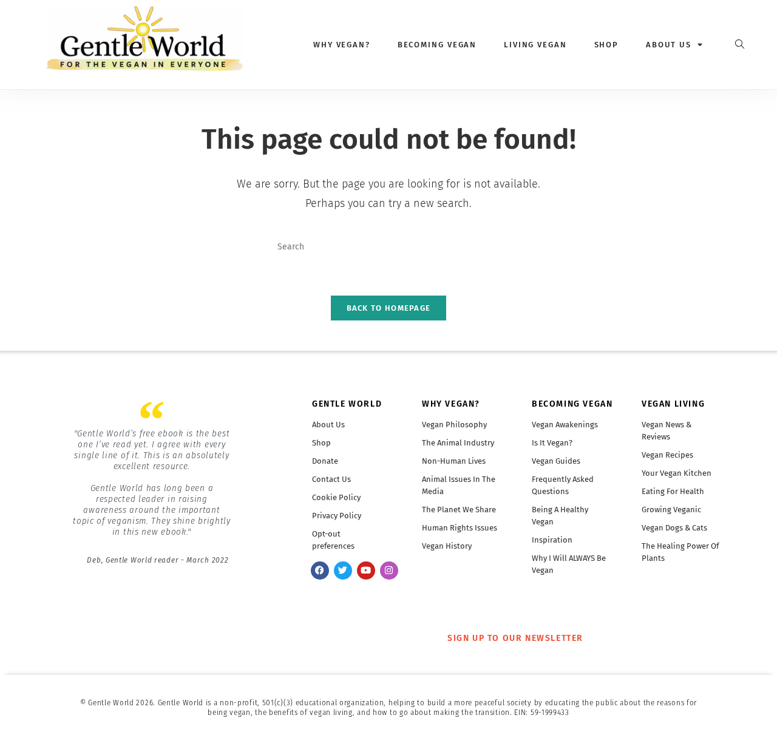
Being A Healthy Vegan (560, 515)
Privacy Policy (336, 515)
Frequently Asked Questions (563, 485)
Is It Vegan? (552, 442)
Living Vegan (535, 44)
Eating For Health (673, 491)
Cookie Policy (336, 497)
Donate (325, 461)
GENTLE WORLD (347, 404)
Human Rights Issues (459, 527)
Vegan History (447, 545)
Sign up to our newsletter (515, 638)
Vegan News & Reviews (666, 430)
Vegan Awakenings (565, 424)
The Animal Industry (458, 442)
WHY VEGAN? (451, 404)
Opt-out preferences (333, 539)
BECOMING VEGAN (572, 404)
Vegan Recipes (667, 454)
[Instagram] (389, 570)
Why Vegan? (341, 44)
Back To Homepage (389, 308)
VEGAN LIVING (673, 404)
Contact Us (331, 479)
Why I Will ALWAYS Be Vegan (569, 564)
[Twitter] (343, 570)
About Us (328, 424)
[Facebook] (320, 570)
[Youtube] (366, 570)
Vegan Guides (556, 461)
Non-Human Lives (454, 461)
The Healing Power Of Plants (680, 552)
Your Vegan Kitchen (676, 473)
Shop (606, 44)
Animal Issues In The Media (458, 485)
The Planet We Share (459, 509)
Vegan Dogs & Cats (674, 527)
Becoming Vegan (437, 44)
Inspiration (552, 539)
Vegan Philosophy (454, 424)
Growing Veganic (671, 509)
